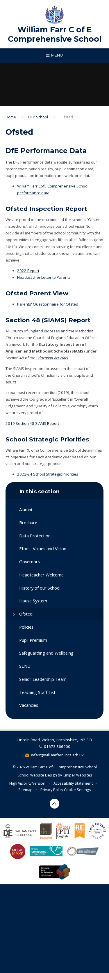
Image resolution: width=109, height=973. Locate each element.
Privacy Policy (51, 789)
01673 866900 (57, 746)
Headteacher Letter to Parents (44, 277)
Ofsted (66, 117)
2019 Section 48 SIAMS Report (32, 423)
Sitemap (25, 789)
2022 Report (28, 270)
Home (11, 117)
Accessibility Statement (73, 783)
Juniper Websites (77, 775)
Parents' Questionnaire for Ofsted (47, 304)
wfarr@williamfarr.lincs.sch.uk (57, 755)
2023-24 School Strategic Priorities (47, 474)
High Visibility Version (27, 783)
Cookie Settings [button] (77, 789)
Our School (38, 117)
